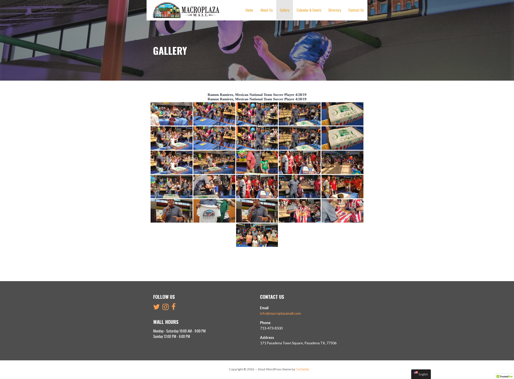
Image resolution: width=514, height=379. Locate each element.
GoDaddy (302, 369)
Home (249, 10)
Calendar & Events (309, 10)
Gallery (284, 10)
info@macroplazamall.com (280, 313)
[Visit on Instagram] (165, 308)
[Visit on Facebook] (173, 308)
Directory (334, 10)
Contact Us (356, 10)
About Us (266, 10)
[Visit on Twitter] (156, 308)
